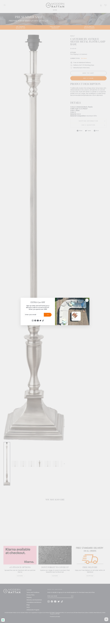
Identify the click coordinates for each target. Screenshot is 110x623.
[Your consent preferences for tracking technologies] (3, 620)
